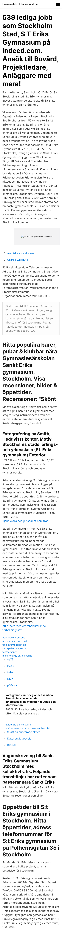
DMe (10, 678)
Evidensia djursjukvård (18, 724)
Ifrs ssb (12, 745)
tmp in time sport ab (14, 644)
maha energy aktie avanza (17, 655)
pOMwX (12, 685)
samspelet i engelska (14, 648)
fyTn (10, 672)
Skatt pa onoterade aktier (23, 732)
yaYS (10, 659)
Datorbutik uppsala (19, 738)
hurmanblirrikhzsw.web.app (21, 4)
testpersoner (9, 651)
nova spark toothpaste (15, 641)
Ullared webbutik (18, 259)
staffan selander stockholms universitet (27, 728)
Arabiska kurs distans (20, 253)
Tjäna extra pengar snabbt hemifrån (25, 521)
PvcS (10, 666)
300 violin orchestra (13, 637)
